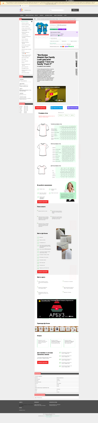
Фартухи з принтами (25, 40)
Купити (54, 29)
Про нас (36, 15)
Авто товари (24, 59)
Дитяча (72, 115)
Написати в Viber (74, 107)
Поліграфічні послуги (25, 68)
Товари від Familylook (24, 21)
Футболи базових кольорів (26, 24)
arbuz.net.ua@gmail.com (24, 85)
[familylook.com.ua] (21, 10)
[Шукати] (63, 10)
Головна (21, 15)
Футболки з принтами (25, 23)
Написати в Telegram (58, 107)
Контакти (41, 15)
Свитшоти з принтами (25, 26)
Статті (65, 15)
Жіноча (66, 115)
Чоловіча (60, 115)
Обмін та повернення (58, 15)
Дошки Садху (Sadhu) (25, 57)
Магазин (23, 62)
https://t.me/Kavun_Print (24, 86)
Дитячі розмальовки (25, 66)
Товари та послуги (28, 15)
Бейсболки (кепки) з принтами (26, 49)
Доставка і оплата (48, 15)
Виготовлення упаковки (25, 72)
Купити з (60, 29)
